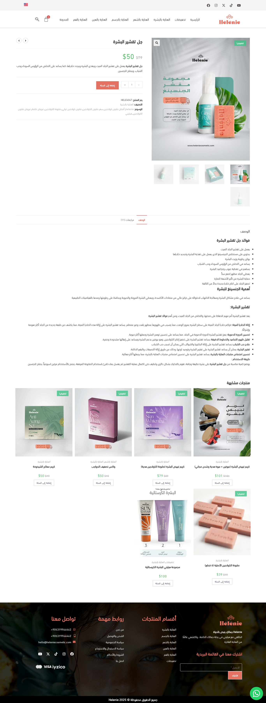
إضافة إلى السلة (107, 85)
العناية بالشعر (141, 19)
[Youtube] (40, 653)
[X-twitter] (48, 653)
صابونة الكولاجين (53, 109)
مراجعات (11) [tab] (127, 219)
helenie (130, 109)
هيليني (128, 113)
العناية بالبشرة (162, 19)
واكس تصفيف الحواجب (103, 466)
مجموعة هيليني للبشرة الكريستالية (162, 567)
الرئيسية (195, 19)
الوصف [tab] (141, 219)
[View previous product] (25, 40)
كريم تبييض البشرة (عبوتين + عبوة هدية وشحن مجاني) (222, 466)
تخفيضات (180, 19)
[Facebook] (72, 653)
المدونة (64, 19)
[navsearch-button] (37, 19)
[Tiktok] (56, 653)
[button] (157, 43)
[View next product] (19, 40)
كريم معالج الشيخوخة (44, 466)
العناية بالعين (99, 19)
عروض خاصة (38, 109)
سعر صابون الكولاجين (93, 109)
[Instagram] (64, 653)
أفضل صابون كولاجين (114, 109)
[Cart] (46, 19)
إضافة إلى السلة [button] (222, 482)
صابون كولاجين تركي (72, 109)
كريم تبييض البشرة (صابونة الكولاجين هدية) (162, 466)
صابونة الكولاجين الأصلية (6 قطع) (222, 565)
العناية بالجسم (120, 19)
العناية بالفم (80, 19)
